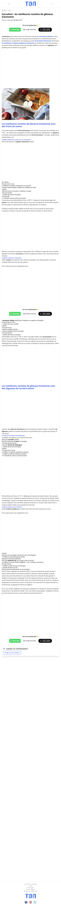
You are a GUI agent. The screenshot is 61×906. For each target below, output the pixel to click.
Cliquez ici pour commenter (12, 652)
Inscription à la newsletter (30, 884)
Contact (30, 886)
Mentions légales (30, 889)
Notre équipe (30, 887)
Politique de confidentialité (30, 891)
